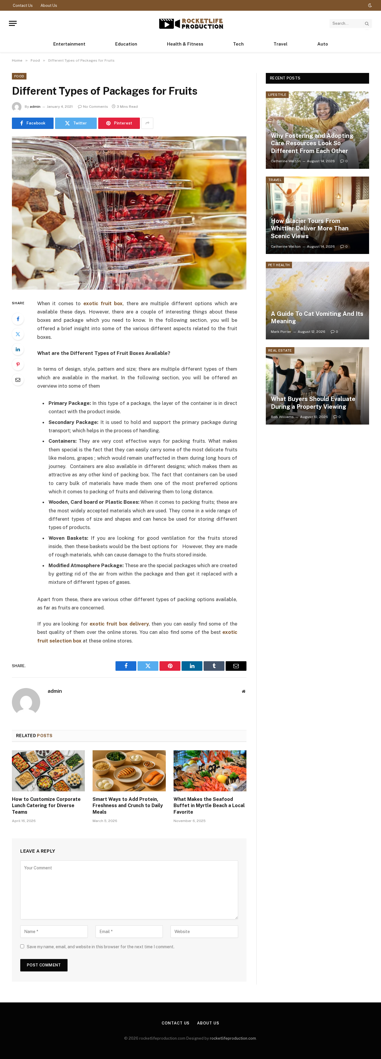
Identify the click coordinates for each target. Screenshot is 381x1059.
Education (126, 43)
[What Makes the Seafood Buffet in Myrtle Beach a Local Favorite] (210, 770)
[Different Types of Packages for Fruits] (129, 213)
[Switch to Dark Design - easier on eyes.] (369, 5)
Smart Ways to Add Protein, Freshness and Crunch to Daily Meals (128, 805)
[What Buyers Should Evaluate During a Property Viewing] (317, 386)
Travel (281, 43)
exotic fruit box (103, 303)
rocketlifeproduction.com (233, 1038)
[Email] (18, 380)
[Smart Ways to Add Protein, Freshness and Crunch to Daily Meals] (129, 770)
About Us (48, 5)
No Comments (95, 107)
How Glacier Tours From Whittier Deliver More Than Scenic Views (310, 228)
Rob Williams (282, 417)
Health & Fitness (185, 43)
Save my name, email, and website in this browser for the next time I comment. (100, 946)
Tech (238, 43)
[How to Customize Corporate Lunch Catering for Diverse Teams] (48, 770)
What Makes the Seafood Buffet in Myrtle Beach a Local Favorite (209, 805)
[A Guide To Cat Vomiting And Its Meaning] (317, 300)
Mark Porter (281, 332)
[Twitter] (18, 334)
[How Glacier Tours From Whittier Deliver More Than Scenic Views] (317, 215)
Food (19, 76)
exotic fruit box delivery (119, 624)
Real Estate (280, 350)
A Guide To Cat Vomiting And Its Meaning (317, 317)
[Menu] (13, 23)
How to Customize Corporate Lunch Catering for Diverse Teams (46, 805)
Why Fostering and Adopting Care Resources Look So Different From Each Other (312, 143)
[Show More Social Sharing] (147, 123)
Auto (322, 43)
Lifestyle (277, 94)
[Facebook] (18, 319)
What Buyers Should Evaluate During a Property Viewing (313, 402)
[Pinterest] (18, 364)
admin (35, 107)
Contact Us (23, 5)
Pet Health (279, 265)
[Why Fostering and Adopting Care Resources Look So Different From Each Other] (317, 130)
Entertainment (69, 43)
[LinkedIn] (18, 349)
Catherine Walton (286, 161)
